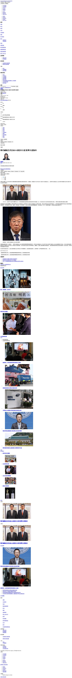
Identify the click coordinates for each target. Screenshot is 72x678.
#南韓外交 (2, 87)
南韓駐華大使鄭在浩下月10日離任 (9, 260)
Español (4, 660)
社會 (1, 30)
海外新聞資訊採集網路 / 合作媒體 (9, 80)
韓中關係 (2, 36)
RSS (3, 68)
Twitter (4, 19)
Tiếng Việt (4, 662)
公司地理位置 (5, 81)
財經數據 (4, 58)
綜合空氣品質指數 (4, 100)
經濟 (1, 28)
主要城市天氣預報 (6, 63)
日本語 (4, 658)
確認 (1, 147)
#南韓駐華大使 (8, 87)
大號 (5, 179)
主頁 (1, 595)
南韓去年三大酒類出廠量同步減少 (9, 591)
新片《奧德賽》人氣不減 (5, 289)
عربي (4, 659)
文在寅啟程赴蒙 (3, 336)
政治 (1, 26)
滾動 (1, 24)
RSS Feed (4, 20)
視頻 (1, 43)
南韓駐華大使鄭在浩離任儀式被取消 (10, 258)
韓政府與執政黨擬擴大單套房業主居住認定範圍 (9, 566)
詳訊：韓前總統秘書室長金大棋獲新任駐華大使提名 (13, 261)
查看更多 (4, 93)
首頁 (3, 74)
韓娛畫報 (4, 41)
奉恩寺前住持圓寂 (4, 311)
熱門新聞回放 (3, 47)
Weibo (4, 16)
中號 (5, 178)
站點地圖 (4, 70)
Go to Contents (3, 0)
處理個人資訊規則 (4, 664)
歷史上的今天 (3, 53)
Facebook (4, 18)
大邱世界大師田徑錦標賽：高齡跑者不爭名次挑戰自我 (13, 593)
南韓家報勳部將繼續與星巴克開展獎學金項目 (12, 592)
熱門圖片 (2, 451)
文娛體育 (2, 32)
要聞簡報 (4, 632)
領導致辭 (4, 78)
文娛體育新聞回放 (6, 626)
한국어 (4, 656)
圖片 (1, 38)
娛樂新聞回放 (3, 49)
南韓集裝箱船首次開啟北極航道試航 (10, 590)
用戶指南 (4, 647)
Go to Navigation (9, 0)
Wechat (4, 17)
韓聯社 (1, 88)
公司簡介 (4, 75)
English (4, 657)
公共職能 (4, 77)
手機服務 (4, 69)
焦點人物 (4, 57)
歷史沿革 (4, 79)
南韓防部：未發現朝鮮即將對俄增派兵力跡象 (9, 588)
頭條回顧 (2, 45)
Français (4, 661)
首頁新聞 (2, 545)
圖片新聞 (2, 267)
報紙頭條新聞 (3, 51)
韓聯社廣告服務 (6, 64)
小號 (5, 177)
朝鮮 (1, 34)
